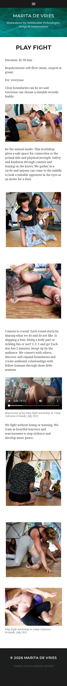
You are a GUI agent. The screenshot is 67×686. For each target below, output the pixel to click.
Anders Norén (43, 666)
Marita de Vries (33, 15)
